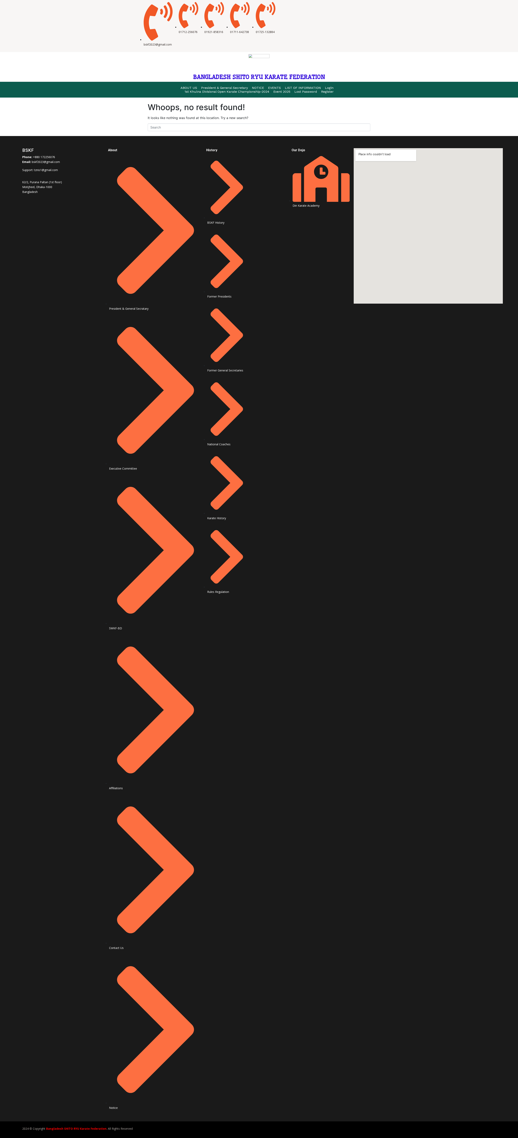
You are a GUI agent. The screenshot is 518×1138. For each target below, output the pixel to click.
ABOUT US (188, 88)
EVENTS (274, 88)
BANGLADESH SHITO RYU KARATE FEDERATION (259, 76)
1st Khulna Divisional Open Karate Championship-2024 (227, 92)
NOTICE (258, 88)
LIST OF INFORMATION (303, 88)
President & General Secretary (224, 88)
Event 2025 (281, 92)
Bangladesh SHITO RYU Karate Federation (76, 1129)
